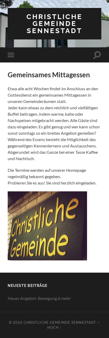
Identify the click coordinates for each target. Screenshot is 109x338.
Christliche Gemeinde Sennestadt (54, 23)
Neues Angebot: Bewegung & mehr (39, 298)
